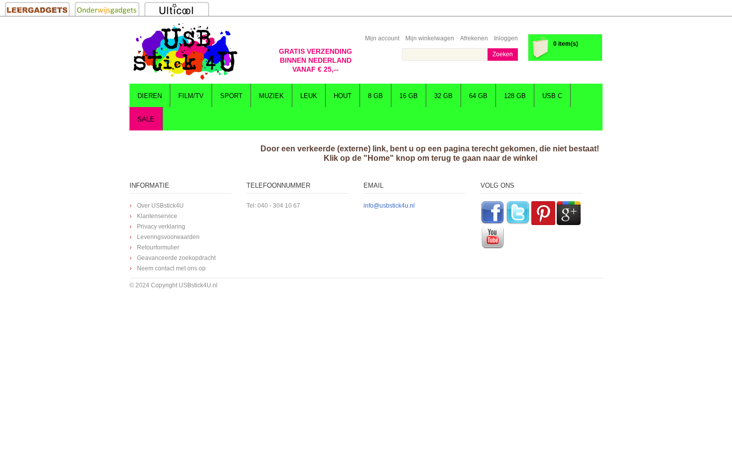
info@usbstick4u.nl (389, 205)
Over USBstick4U (160, 205)
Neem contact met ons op (171, 268)
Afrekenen (474, 38)
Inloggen (506, 38)
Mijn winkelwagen (429, 38)
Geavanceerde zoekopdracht (176, 257)
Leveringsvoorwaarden (168, 237)
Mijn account (382, 38)
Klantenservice (157, 216)
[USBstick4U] (184, 51)
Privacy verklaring (161, 226)
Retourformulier (158, 247)
